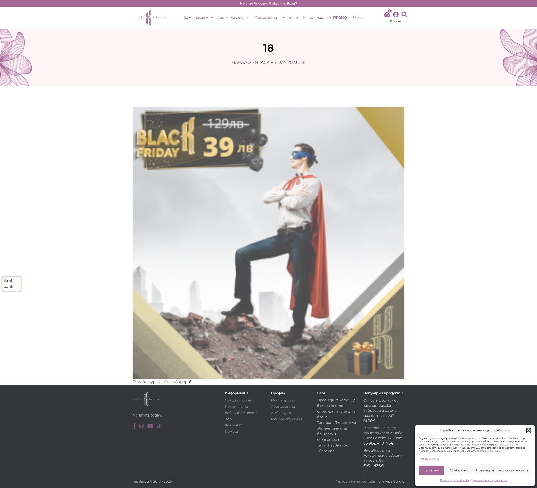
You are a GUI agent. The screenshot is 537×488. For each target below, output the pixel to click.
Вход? (292, 3)
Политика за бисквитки (454, 480)
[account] (395, 18)
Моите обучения (286, 419)
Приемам (431, 470)
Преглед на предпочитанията (502, 470)
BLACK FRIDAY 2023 (276, 62)
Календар (239, 18)
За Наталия (194, 18)
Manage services (430, 459)
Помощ (231, 432)
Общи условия (238, 400)
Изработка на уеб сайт (356, 481)
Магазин (217, 18)
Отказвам (459, 470)
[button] (529, 430)
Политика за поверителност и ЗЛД (242, 413)
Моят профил (283, 400)
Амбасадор (281, 413)
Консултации (315, 18)
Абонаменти (265, 18)
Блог (356, 18)
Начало (241, 62)
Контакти (235, 425)
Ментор (290, 18)
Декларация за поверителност (489, 480)
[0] (387, 15)
